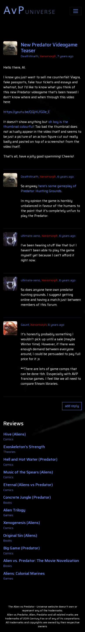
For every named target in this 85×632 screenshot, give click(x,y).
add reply (72, 406)
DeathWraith (29, 56)
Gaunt (25, 324)
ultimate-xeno (30, 235)
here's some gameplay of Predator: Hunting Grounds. (48, 188)
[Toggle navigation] (76, 11)
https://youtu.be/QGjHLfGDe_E (26, 112)
